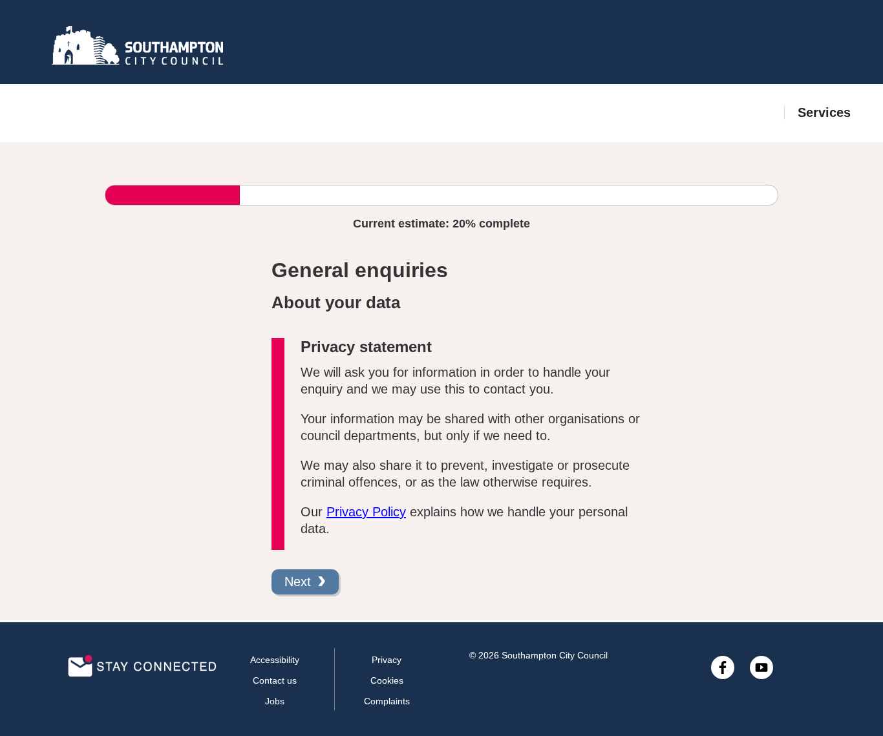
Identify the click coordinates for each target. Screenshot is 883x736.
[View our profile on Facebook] (722, 667)
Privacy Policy (366, 512)
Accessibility (274, 660)
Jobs (274, 701)
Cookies (386, 680)
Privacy (386, 660)
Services (824, 112)
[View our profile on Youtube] (761, 667)
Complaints (387, 701)
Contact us (275, 680)
